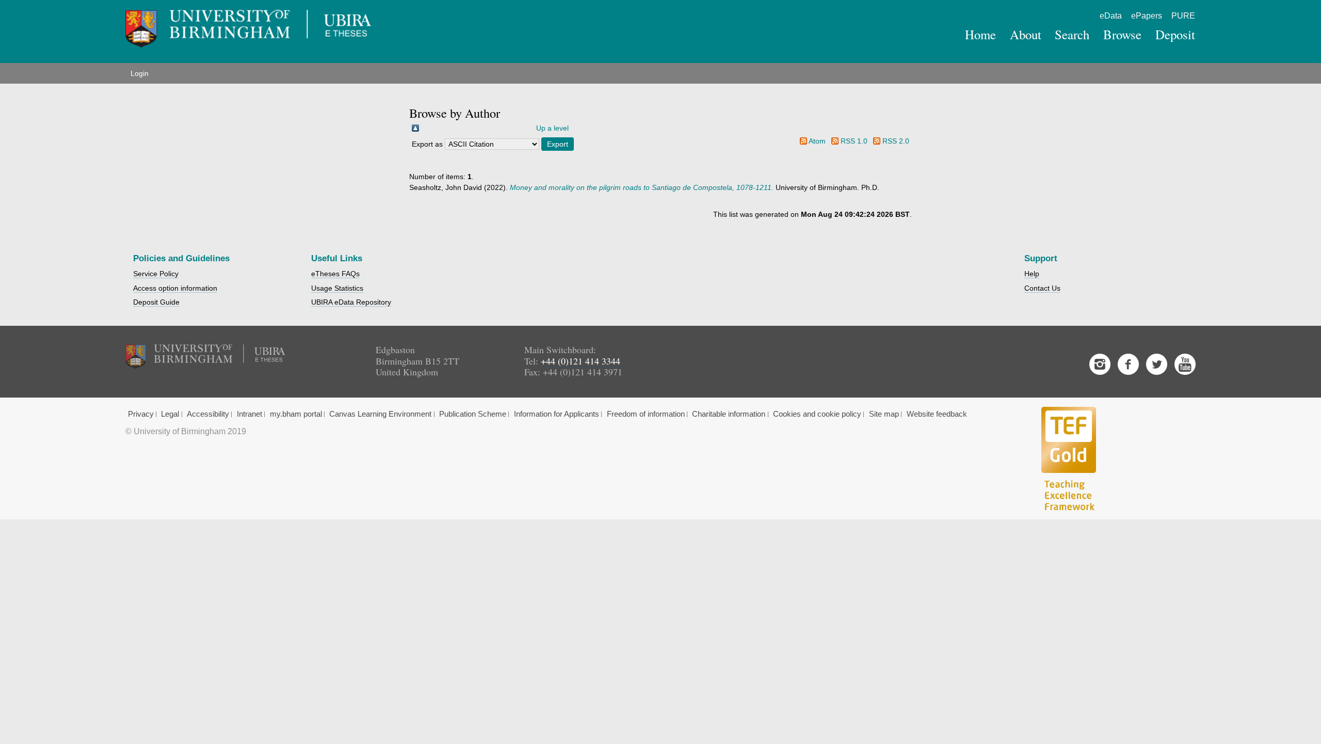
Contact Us (1042, 288)
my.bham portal (296, 414)
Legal (170, 414)
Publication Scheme (472, 414)
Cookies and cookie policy (817, 414)
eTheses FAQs (335, 274)
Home (980, 34)
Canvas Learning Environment (380, 414)
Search (1072, 34)
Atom (817, 141)
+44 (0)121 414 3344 (580, 361)
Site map (884, 414)
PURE (1183, 15)
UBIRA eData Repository (351, 302)
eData (1111, 15)
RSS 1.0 (854, 141)
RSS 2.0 (895, 141)
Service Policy (156, 274)
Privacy (141, 414)
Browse (1122, 34)
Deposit (1175, 34)
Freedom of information (646, 414)
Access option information (175, 288)
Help (1031, 274)
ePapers (1146, 15)
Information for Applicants (556, 414)
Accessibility (208, 414)
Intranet (249, 414)
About (1025, 34)
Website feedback (937, 414)
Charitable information (728, 414)
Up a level (552, 128)
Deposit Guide (156, 302)
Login (140, 73)
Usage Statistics (337, 288)
